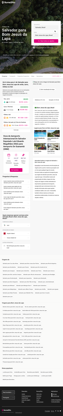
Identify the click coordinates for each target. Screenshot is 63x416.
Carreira (38, 398)
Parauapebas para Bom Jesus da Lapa (13, 347)
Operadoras (40, 76)
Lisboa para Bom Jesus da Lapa (30, 358)
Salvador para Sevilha (40, 289)
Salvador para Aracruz (49, 270)
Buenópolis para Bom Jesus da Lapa (33, 347)
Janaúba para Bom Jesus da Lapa (32, 325)
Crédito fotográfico (56, 399)
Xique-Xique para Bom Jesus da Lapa (12, 325)
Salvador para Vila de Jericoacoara (32, 274)
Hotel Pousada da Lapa (39, 138)
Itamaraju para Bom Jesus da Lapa (31, 321)
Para (35, 32)
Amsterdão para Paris (19, 372)
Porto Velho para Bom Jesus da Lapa (31, 336)
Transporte (12, 76)
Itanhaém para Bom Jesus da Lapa (12, 358)
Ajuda (37, 400)
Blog (23, 402)
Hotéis (23, 394)
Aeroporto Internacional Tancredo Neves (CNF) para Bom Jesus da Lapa (21, 340)
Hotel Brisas (51, 151)
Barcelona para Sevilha (46, 372)
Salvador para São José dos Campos (12, 274)
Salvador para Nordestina (9, 267)
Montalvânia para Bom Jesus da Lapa (12, 343)
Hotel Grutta (37, 151)
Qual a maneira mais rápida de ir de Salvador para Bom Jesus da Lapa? (13, 187)
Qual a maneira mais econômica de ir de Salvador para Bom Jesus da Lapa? (14, 181)
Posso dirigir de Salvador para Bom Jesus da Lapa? (14, 208)
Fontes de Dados (55, 401)
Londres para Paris (7, 372)
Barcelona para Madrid (33, 372)
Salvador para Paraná (23, 267)
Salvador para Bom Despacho (10, 282)
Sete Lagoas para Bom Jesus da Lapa (12, 332)
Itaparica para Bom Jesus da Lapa (32, 332)
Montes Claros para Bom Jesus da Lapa (13, 306)
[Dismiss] (59, 55)
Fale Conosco (39, 402)
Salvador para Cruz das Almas (10, 263)
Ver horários (14, 170)
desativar (32, 55)
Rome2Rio (37, 165)
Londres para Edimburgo (33, 375)
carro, (11, 42)
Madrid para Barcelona (8, 379)
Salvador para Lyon (8, 296)
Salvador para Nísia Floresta (10, 293)
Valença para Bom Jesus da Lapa (31, 314)
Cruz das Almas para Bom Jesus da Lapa (13, 317)
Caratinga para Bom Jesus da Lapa (34, 328)
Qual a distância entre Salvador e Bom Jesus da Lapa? (13, 192)
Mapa (32, 76)
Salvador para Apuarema (25, 278)
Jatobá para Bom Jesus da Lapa (35, 354)
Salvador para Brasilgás (49, 274)
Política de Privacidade (44, 55)
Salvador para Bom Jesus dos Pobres (29, 263)
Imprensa (38, 396)
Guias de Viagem (26, 400)
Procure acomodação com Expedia (44, 47)
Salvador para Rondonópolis (10, 278)
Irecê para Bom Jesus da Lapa (33, 317)
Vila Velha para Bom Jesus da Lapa (12, 321)
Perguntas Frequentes (23, 76)
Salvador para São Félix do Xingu (28, 282)
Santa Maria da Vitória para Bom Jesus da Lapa (34, 310)
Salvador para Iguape (52, 289)
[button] (46, 41)
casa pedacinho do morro (52, 138)
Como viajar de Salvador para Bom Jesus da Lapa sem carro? (14, 197)
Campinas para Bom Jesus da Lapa (12, 314)
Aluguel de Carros (26, 396)
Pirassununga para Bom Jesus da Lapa (13, 362)
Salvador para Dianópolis (39, 278)
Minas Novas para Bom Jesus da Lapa (12, 351)
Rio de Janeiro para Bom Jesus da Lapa (35, 306)
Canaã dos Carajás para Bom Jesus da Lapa (14, 354)
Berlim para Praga (7, 375)
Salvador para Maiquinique (9, 289)
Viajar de (37, 24)
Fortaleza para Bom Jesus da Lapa (12, 310)
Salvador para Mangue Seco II (23, 285)
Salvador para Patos (36, 270)
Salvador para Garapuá (9, 270)
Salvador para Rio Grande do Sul (39, 267)
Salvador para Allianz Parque (25, 289)
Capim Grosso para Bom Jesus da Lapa (13, 328)
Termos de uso (18, 412)
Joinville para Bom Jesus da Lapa (32, 351)
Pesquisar (4, 76)
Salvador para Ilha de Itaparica (48, 263)
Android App (55, 396)
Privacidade (47, 411)
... (45, 124)
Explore (56, 76)
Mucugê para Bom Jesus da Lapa (11, 336)
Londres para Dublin (46, 375)
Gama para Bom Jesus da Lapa (32, 343)
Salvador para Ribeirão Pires (26, 293)
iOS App (54, 394)
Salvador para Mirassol (8, 285)
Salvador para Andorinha (22, 270)
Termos (52, 411)
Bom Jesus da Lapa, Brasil (43, 35)
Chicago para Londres (19, 375)
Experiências (25, 398)
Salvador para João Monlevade (46, 282)
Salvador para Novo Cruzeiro (42, 293)
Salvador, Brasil (40, 27)
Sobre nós (39, 394)
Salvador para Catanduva (39, 285)
